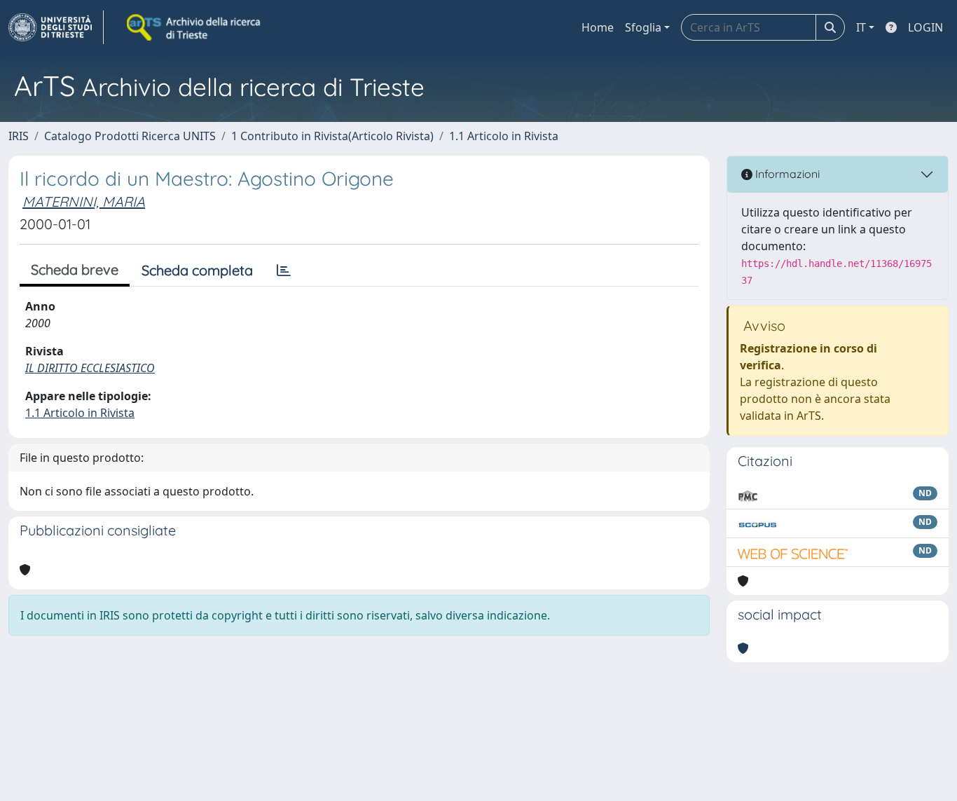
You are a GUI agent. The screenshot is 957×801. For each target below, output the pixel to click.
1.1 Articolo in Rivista (503, 136)
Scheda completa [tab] (197, 270)
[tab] (284, 270)
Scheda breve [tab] (74, 269)
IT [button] (861, 27)
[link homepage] (56, 27)
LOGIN (925, 27)
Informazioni (786, 174)
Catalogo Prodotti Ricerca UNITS (130, 136)
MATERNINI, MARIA (83, 201)
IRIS (18, 136)
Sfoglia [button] (643, 27)
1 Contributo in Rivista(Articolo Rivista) (332, 136)
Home (597, 27)
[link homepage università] (195, 27)
